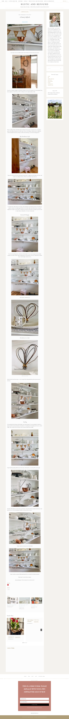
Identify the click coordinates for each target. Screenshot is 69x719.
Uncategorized (50, 83)
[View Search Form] (67, 1)
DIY (48, 77)
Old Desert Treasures (12, 637)
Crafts (49, 76)
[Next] (41, 630)
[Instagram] (63, 1)
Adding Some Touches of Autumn (35, 605)
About (25, 676)
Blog (29, 676)
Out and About (50, 81)
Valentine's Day (50, 85)
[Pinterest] (64, 1)
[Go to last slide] (8, 630)
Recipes (49, 82)
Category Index (42, 676)
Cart (36, 676)
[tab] (23, 642)
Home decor (50, 80)
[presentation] (15, 626)
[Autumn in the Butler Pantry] (12, 600)
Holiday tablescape (51, 78)
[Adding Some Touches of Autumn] (36, 600)
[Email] (65, 1)
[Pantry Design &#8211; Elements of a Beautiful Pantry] (24, 600)
